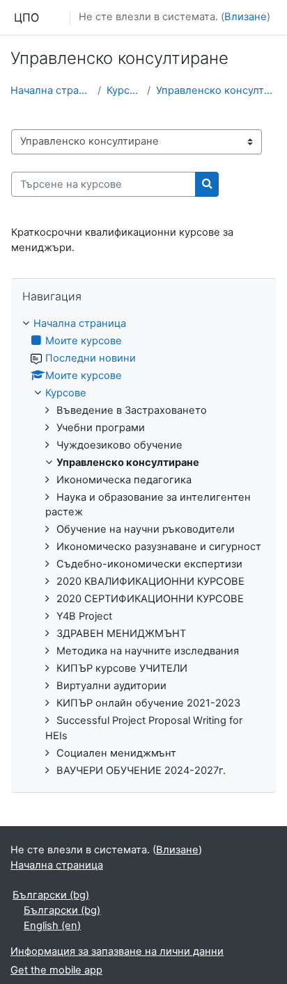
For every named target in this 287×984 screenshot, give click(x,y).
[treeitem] (143, 547)
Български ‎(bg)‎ (51, 895)
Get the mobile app (56, 970)
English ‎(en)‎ (52, 925)
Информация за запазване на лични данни (117, 951)
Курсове (124, 90)
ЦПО (26, 17)
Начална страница (51, 90)
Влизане (245, 16)
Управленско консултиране (216, 90)
